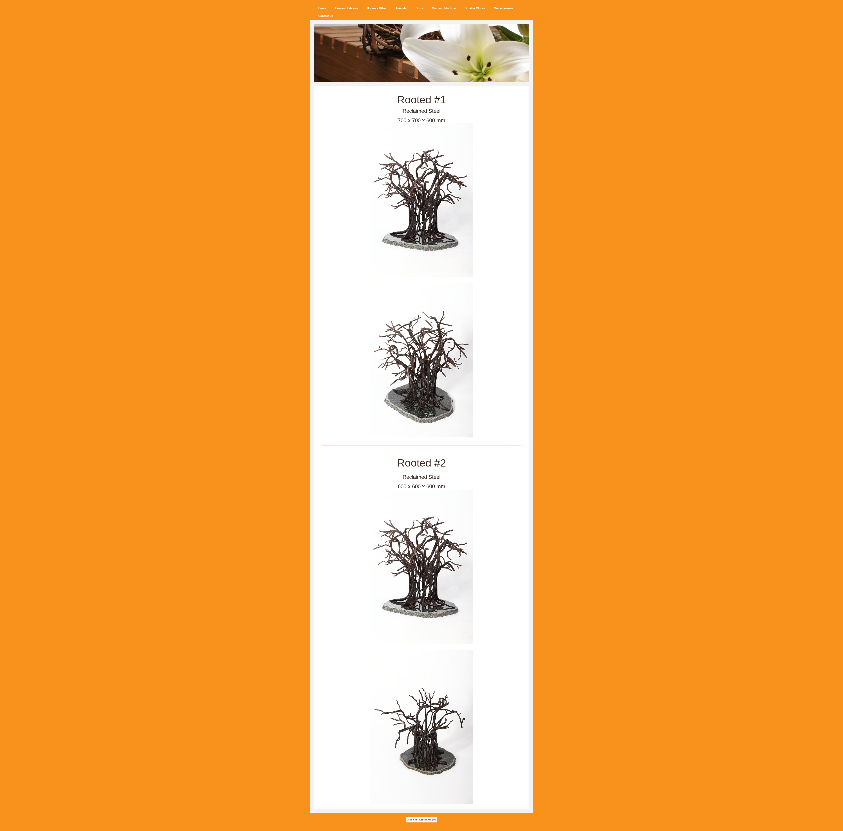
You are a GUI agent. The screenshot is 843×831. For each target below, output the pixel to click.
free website (421, 819)
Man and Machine (444, 8)
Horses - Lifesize (346, 8)
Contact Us (325, 16)
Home (322, 8)
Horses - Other (376, 8)
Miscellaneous (503, 8)
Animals (401, 8)
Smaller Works (475, 8)
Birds (419, 8)
